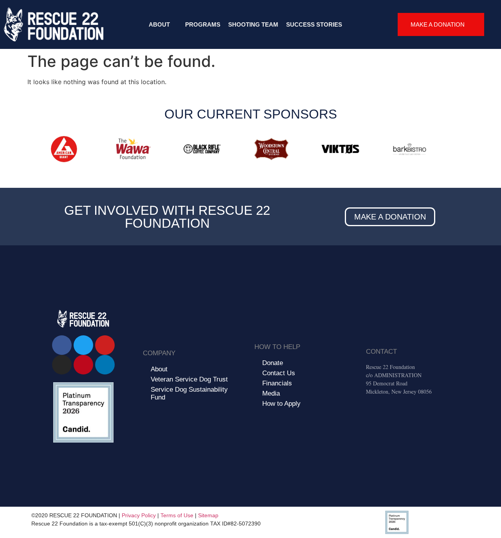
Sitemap (208, 515)
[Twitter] (83, 345)
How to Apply (281, 403)
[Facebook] (62, 345)
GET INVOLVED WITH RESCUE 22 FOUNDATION (167, 216)
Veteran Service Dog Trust (189, 379)
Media (271, 393)
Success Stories (314, 24)
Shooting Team (253, 24)
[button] (35, 150)
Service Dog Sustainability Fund (189, 393)
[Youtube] (105, 345)
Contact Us (278, 373)
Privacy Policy (139, 515)
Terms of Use (176, 515)
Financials (277, 383)
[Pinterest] (83, 364)
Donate (272, 363)
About (159, 24)
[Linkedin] (105, 364)
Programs (202, 24)
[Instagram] (62, 364)
